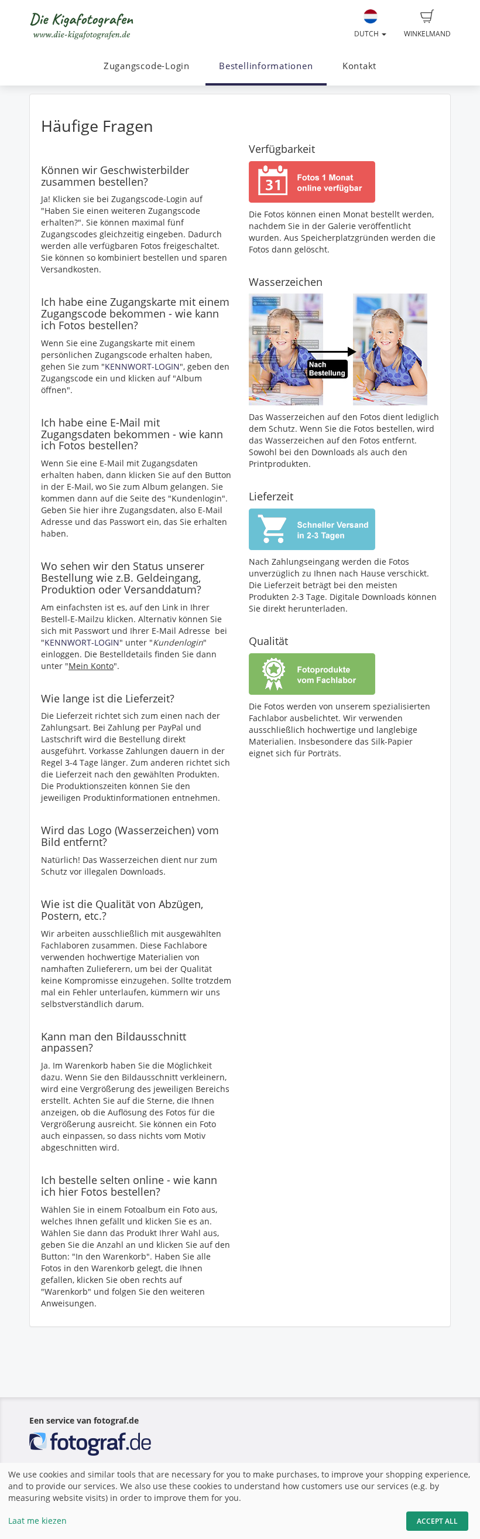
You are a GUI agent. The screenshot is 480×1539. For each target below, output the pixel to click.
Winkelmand (427, 34)
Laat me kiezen (37, 1520)
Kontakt (359, 66)
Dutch (367, 34)
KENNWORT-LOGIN (142, 366)
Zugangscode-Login (147, 66)
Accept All (437, 1521)
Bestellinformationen (266, 66)
